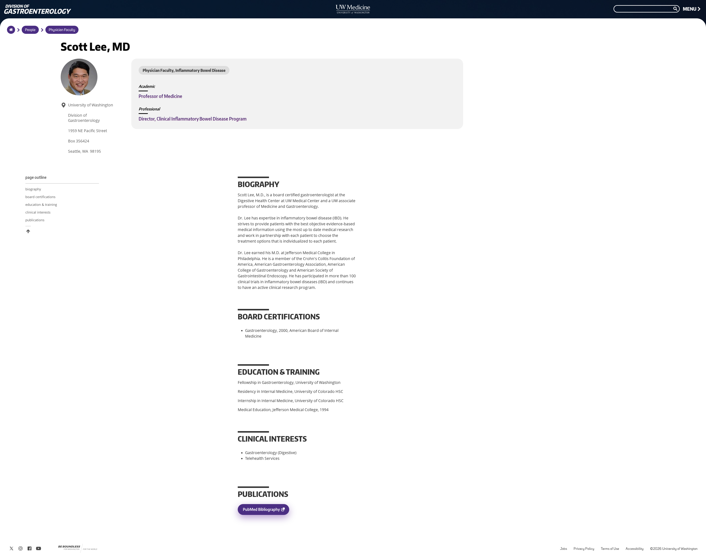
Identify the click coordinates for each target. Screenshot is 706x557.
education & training (41, 204)
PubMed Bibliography (266, 511)
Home (10, 32)
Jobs (565, 547)
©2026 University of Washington (674, 549)
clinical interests (38, 212)
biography (33, 189)
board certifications (40, 197)
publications (34, 220)
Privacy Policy (585, 547)
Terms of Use (611, 547)
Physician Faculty (62, 30)
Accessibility (636, 547)
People (30, 30)
